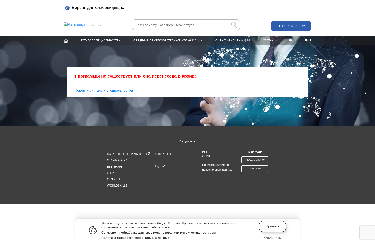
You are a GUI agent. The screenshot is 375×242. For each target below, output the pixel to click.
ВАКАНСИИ (255, 168)
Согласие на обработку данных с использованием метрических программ (158, 232)
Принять (272, 226)
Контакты (163, 154)
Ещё (308, 40)
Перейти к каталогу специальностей (104, 90)
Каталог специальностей (101, 40)
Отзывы (113, 179)
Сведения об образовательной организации (167, 40)
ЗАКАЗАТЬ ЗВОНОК (254, 160)
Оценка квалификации (232, 40)
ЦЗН (289, 40)
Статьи (268, 40)
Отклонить (272, 237)
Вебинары (115, 166)
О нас (111, 173)
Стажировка (117, 160)
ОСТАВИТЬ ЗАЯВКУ (291, 26)
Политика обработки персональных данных (135, 237)
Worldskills (117, 185)
